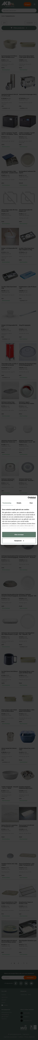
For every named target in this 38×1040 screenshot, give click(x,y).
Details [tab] (19, 503)
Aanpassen (18, 540)
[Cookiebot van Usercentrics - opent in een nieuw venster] (28, 498)
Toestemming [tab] (6, 503)
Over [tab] (31, 503)
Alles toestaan (19, 534)
